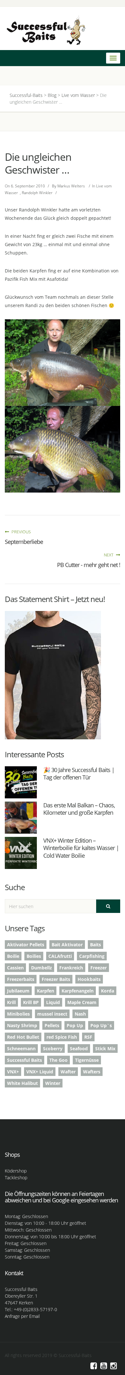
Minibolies (18, 1014)
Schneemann (21, 1048)
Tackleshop (16, 1177)
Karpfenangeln (78, 991)
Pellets (52, 1025)
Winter (52, 1083)
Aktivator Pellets (25, 944)
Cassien (15, 968)
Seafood (79, 1048)
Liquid (53, 1002)
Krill (11, 1002)
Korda (107, 991)
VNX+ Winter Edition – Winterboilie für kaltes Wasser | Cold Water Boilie (81, 848)
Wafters (91, 1072)
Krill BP (31, 1002)
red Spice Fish (61, 1037)
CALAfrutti (60, 956)
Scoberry (53, 1048)
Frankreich (71, 968)
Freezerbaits (20, 979)
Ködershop (16, 1171)
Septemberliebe (24, 542)
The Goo (58, 1060)
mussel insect (52, 1014)
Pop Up (75, 1025)
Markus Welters (71, 186)
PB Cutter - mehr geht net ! (88, 565)
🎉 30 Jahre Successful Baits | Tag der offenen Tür (78, 773)
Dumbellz (41, 968)
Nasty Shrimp (22, 1025)
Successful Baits (24, 1060)
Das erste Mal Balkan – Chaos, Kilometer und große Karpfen (79, 808)
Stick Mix (105, 1048)
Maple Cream (81, 1002)
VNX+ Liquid (39, 1072)
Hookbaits (89, 979)
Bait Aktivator (67, 944)
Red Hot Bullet (23, 1037)
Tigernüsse (87, 1060)
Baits (95, 944)
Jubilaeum (18, 991)
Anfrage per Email (22, 1316)
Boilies (34, 956)
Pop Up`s (101, 1025)
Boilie (13, 956)
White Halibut (22, 1083)
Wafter (68, 1072)
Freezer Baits (56, 979)
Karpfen (45, 991)
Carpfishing (91, 956)
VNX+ (13, 1072)
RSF (88, 1037)
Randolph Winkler (37, 192)
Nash (80, 1014)
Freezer (98, 968)
